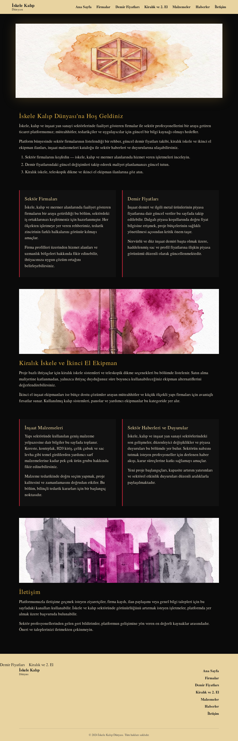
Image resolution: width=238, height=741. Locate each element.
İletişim (220, 7)
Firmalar (103, 7)
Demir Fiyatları (127, 7)
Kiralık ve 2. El (156, 7)
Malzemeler (181, 7)
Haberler (203, 7)
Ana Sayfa (84, 7)
